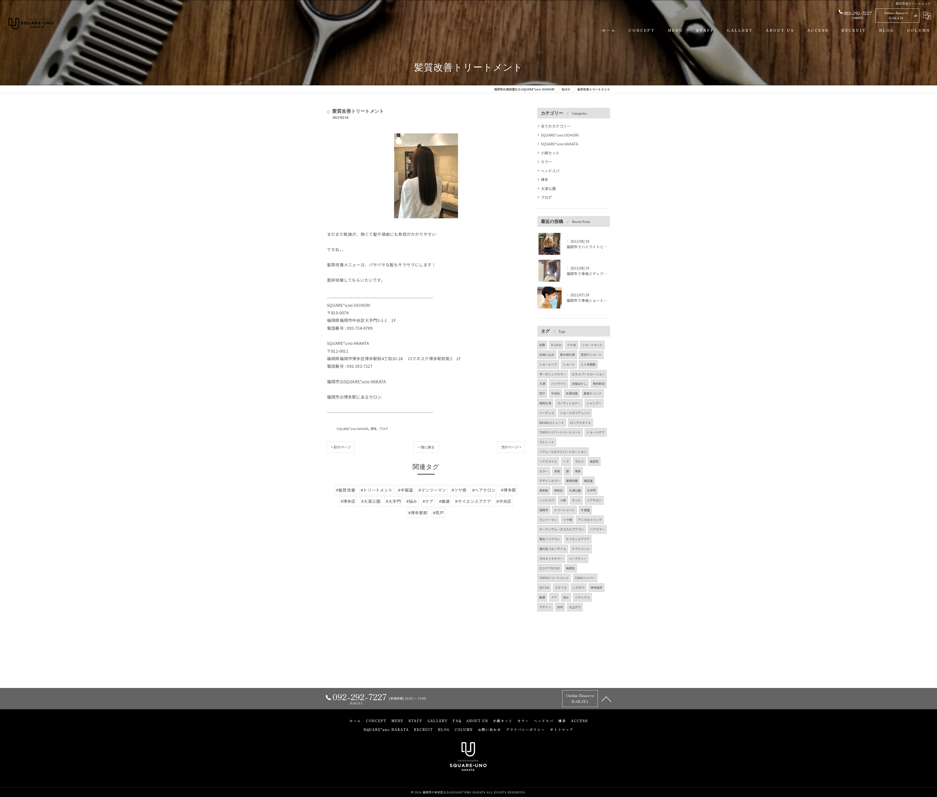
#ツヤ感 (459, 490)
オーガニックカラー (552, 374)
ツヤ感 (567, 520)
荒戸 (542, 393)
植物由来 (596, 587)
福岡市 (543, 510)
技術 (560, 607)
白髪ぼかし (579, 383)
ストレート (546, 442)
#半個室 (405, 490)
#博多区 (348, 501)
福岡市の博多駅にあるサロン (354, 397)
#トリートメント (377, 490)
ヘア (566, 461)
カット (576, 500)
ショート (569, 364)
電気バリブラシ (549, 539)
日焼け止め (546, 354)
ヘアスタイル (548, 461)
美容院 (594, 461)
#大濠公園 (370, 501)
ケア (554, 597)
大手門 (591, 490)
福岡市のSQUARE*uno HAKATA (356, 381)
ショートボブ (595, 432)
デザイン (545, 607)
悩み (566, 597)
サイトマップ (561, 729)
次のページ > (511, 447)
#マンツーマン (432, 490)
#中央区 (503, 501)
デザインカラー (549, 480)
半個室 (585, 510)
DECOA (544, 587)
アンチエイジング (590, 520)
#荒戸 (438, 513)
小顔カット (550, 152)
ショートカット (592, 345)
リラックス (582, 597)
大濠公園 (548, 188)
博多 (373, 428)
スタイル (561, 587)
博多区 (558, 490)
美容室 (588, 480)
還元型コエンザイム (552, 549)
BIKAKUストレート (551, 422)
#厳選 (444, 501)
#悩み (411, 501)
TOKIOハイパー (585, 578)
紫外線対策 (567, 354)
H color (556, 345)
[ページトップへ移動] (606, 699)
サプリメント (581, 549)
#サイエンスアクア (473, 501)
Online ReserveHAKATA (896, 15)
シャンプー (594, 403)
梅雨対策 (545, 403)
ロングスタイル (580, 422)
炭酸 (542, 345)
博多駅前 (599, 383)
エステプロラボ (549, 568)
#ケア (428, 501)
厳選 (542, 597)
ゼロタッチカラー (551, 558)
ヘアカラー (597, 529)
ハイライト (558, 383)
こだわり (579, 587)
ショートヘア (548, 364)
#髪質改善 (345, 490)
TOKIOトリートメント (554, 578)
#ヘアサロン (484, 490)
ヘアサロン (594, 500)
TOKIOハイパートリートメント (560, 432)
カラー (546, 161)
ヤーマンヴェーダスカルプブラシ (561, 529)
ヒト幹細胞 (588, 364)
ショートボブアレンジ (575, 413)
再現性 (570, 568)
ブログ (383, 428)
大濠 (542, 383)
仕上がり (575, 607)
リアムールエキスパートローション (563, 451)
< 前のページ (341, 447)
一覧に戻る (426, 447)
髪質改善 (572, 480)
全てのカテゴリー (556, 126)
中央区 (555, 393)
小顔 (563, 500)
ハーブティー (577, 558)
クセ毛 (571, 345)
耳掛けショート (591, 354)
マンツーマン (548, 520)
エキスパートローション (588, 374)
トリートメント (564, 510)
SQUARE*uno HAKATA (352, 428)
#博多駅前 (418, 513)
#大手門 (393, 501)
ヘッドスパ (550, 170)
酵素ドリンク (592, 393)
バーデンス (546, 413)
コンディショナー (569, 403)
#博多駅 (508, 490)
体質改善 (572, 393)
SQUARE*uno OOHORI (560, 135)
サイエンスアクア (578, 539)
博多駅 (543, 490)
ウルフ (579, 461)
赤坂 (557, 471)
